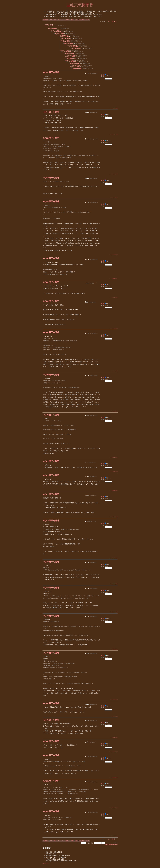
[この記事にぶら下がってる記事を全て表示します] (47, 28)
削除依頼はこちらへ (47, 863)
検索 (72, 19)
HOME (87, 19)
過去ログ (81, 19)
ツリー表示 (53, 19)
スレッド (60, 19)
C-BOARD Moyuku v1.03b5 (111, 844)
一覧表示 (66, 19)
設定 (76, 19)
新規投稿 (45, 19)
